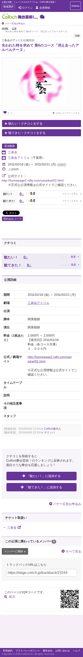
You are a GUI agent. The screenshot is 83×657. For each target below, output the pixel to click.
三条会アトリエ (19, 157)
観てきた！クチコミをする (27, 133)
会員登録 (44, 7)
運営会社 (47, 650)
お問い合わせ (62, 650)
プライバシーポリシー (27, 650)
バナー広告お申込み (15, 23)
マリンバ (49, 432)
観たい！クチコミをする (25, 123)
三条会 (12, 152)
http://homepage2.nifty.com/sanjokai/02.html (33, 180)
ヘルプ (76, 650)
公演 (14, 28)
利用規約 (8, 650)
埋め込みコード (12, 218)
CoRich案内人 (52, 428)
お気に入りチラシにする (68, 113)
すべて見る (73, 551)
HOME (5, 28)
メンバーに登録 (13, 551)
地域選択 (8, 7)
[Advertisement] (41, 632)
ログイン (27, 7)
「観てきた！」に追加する (43, 487)
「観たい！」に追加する (44, 476)
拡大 (12, 596)
